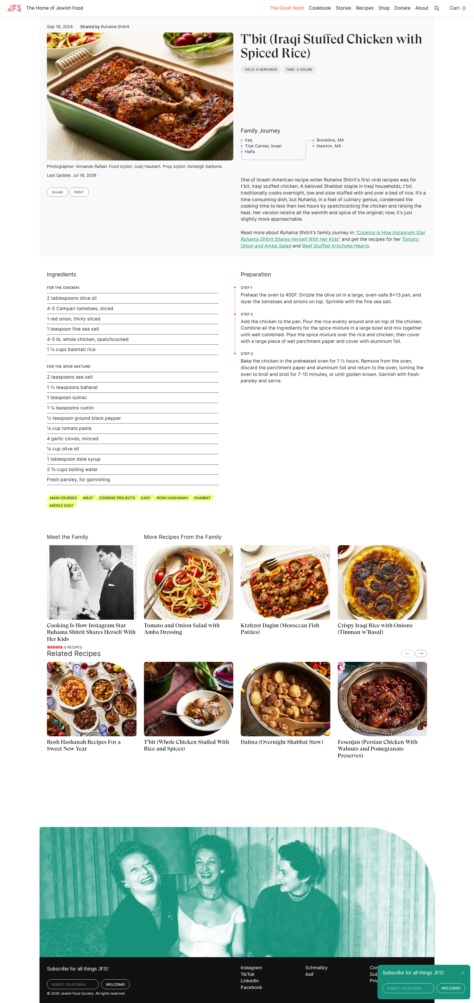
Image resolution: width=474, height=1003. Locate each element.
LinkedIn (250, 980)
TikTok (248, 974)
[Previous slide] (407, 653)
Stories (343, 8)
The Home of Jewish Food (54, 8)
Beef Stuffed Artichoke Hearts (335, 246)
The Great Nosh (287, 8)
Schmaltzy (316, 967)
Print (79, 192)
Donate (403, 8)
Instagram (251, 967)
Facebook (251, 987)
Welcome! (115, 984)
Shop (384, 8)
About (422, 8)
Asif (309, 974)
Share (57, 192)
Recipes (365, 8)
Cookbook (320, 8)
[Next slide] (421, 653)
